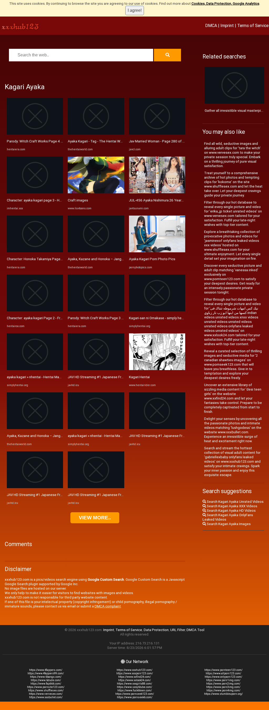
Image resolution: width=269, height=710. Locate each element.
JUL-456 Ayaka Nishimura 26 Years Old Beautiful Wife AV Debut (178, 200)
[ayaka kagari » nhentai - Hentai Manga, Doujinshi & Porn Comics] (35, 369)
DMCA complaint (108, 606)
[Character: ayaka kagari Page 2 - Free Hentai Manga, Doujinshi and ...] (35, 310)
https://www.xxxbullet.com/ (46, 697)
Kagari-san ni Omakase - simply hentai (158, 318)
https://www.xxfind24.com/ (134, 677)
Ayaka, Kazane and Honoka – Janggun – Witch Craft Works (53, 436)
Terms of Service (252, 25)
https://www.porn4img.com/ (223, 690)
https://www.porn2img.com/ (223, 683)
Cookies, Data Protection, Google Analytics (225, 3)
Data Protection (156, 630)
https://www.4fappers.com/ (45, 670)
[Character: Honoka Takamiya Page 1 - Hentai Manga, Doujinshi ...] (35, 251)
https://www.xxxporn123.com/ (134, 673)
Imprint (227, 25)
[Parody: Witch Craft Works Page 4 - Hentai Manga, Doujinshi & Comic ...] (35, 133)
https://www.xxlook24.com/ (134, 680)
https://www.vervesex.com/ (46, 694)
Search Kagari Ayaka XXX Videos (231, 506)
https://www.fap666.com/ (45, 683)
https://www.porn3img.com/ (223, 687)
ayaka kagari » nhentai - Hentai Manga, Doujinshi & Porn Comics (56, 377)
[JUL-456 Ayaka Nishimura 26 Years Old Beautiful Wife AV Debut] (157, 192)
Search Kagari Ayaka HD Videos (231, 510)
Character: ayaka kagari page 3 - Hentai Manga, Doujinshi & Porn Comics (62, 200)
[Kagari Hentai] (157, 369)
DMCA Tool (195, 630)
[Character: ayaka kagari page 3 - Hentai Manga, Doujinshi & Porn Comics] (35, 192)
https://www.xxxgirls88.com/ (134, 683)
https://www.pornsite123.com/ (45, 687)
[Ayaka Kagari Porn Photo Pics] (157, 251)
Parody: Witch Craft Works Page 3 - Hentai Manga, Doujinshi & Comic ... (123, 318)
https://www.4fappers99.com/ (46, 673)
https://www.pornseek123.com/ (134, 694)
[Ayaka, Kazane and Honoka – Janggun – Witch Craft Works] (35, 428)
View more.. (95, 517)
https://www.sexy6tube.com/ (134, 687)
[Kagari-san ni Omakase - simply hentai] (157, 310)
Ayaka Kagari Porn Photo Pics (152, 259)
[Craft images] (96, 192)
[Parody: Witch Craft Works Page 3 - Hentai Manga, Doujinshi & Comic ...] (96, 310)
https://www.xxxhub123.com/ (134, 670)
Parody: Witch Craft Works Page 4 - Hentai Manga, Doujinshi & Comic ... (62, 141)
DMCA (211, 25)
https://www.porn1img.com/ (223, 680)
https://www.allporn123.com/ (223, 673)
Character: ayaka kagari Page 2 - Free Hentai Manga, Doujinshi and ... (59, 318)
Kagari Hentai (139, 377)
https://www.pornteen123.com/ (223, 670)
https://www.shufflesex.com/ (46, 690)
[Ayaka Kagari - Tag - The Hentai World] (96, 133)
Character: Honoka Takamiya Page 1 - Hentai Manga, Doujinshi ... (56, 259)
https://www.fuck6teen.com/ (134, 690)
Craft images (78, 200)
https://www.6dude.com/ (46, 680)
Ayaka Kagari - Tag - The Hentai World (97, 141)
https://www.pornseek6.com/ (134, 697)
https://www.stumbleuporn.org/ (223, 694)
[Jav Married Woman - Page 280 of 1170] (157, 133)
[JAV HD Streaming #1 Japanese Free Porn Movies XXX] (35, 487)
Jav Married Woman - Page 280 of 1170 (159, 141)
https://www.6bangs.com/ (45, 677)
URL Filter (177, 630)
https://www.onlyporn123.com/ (223, 677)
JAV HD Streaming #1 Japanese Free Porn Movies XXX (49, 495)
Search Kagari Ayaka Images (228, 524)
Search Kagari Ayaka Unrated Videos (234, 501)
